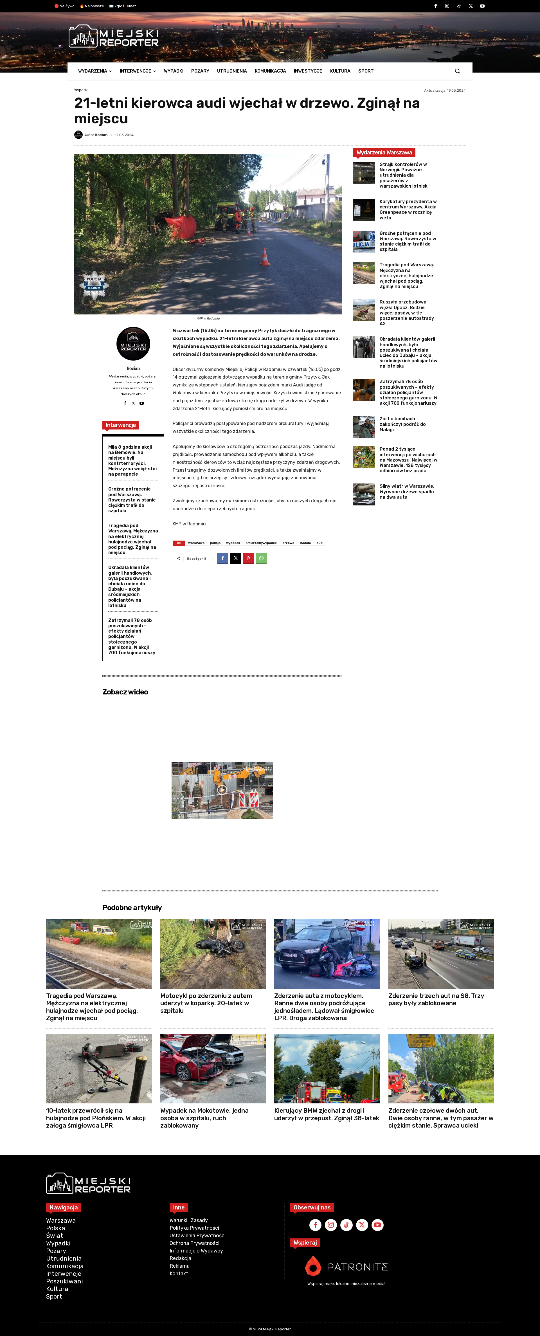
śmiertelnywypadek (261, 543)
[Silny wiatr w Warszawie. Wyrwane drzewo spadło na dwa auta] (364, 494)
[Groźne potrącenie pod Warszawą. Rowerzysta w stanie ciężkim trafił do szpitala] (364, 242)
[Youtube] (482, 6)
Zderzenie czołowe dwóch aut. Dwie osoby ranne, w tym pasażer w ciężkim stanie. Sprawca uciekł (441, 1118)
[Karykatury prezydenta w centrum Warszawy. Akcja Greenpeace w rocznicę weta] (364, 210)
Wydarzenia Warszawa (384, 152)
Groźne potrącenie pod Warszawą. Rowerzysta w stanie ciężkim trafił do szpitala (132, 499)
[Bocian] (79, 135)
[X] (471, 6)
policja (215, 543)
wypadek (233, 543)
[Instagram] (447, 6)
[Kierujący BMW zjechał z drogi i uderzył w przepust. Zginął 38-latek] (327, 1069)
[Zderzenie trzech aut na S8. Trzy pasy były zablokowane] (441, 954)
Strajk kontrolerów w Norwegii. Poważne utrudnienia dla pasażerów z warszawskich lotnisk (404, 175)
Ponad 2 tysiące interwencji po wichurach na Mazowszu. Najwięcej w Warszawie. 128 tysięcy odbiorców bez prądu (408, 459)
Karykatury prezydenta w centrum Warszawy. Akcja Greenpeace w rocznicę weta (408, 210)
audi (319, 543)
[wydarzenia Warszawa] (267, 36)
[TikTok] (459, 6)
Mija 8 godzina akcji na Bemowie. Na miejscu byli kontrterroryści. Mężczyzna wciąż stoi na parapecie (132, 460)
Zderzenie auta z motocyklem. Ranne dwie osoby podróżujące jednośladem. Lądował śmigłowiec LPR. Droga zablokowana (324, 1007)
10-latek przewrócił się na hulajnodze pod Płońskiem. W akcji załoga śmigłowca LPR (96, 1118)
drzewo (288, 543)
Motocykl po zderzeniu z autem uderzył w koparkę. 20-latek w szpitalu (206, 1003)
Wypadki (81, 90)
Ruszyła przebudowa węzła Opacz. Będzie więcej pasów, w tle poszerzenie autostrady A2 (407, 312)
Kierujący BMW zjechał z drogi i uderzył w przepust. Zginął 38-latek (326, 1114)
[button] (457, 70)
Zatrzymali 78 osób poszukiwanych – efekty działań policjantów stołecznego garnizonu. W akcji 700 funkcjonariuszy (131, 636)
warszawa (196, 543)
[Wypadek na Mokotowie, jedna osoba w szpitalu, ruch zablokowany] (213, 1069)
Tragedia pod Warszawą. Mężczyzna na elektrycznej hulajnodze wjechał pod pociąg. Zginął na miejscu (133, 539)
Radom (305, 543)
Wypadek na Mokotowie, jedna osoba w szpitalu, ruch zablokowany (204, 1118)
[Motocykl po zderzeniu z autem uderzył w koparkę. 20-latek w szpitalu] (213, 954)
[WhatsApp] (261, 558)
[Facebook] (436, 6)
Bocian (101, 135)
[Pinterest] (248, 558)
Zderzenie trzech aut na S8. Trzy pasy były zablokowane (436, 999)
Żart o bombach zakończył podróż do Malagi (403, 424)
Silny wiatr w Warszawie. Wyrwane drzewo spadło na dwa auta (407, 491)
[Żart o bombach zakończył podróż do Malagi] (364, 427)
